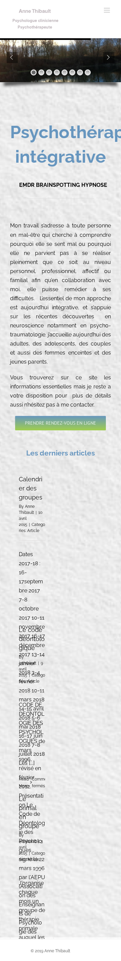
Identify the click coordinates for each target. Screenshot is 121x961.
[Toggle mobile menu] (107, 10)
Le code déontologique (32, 638)
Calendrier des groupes (30, 488)
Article (33, 530)
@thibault (27, 663)
